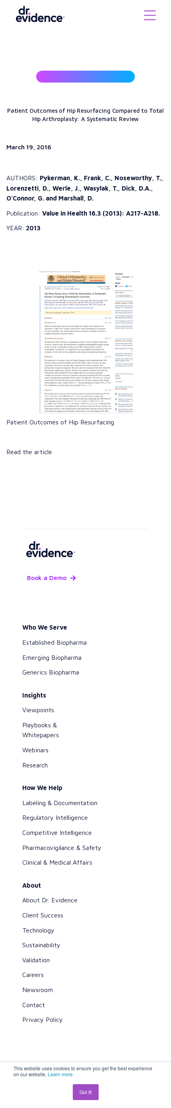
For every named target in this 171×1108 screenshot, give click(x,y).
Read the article (29, 451)
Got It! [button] (86, 1092)
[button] (150, 14)
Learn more (60, 1074)
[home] (37, 14)
